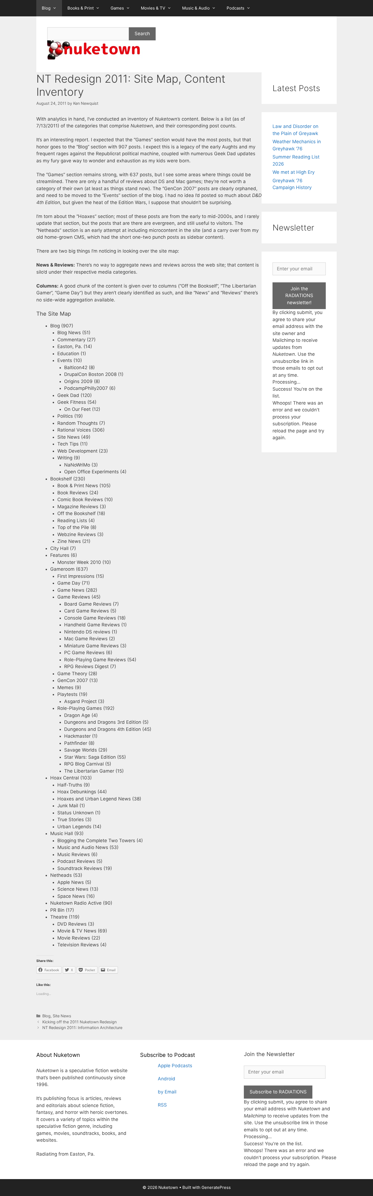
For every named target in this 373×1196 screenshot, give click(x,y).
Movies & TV (153, 8)
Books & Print (80, 8)
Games (117, 8)
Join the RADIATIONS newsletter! (299, 295)
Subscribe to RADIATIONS (278, 1092)
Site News (62, 1015)
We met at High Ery (294, 172)
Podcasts (235, 8)
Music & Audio (196, 8)
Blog (46, 8)
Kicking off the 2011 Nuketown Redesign (79, 1021)
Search (142, 33)
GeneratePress (216, 1187)
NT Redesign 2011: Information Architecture (82, 1027)
